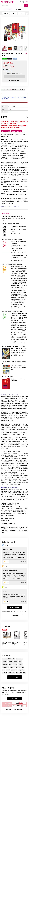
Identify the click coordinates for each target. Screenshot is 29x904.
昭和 (4, 670)
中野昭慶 (10, 661)
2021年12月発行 (11, 658)
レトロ (10, 664)
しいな (6, 545)
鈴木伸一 (5, 661)
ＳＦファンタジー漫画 (19, 667)
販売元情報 (8, 709)
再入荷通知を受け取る (14, 80)
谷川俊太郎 (14, 670)
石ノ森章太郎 (21, 670)
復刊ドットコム (11, 672)
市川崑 (15, 664)
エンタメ (10, 112)
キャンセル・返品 (18, 709)
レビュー (21, 13)
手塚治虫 (5, 672)
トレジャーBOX (19, 658)
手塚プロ (16, 661)
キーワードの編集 (14, 677)
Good (7, 561)
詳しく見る (14, 698)
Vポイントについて (8, 71)
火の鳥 (11, 667)
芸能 (24, 672)
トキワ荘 (8, 670)
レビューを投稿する (14, 615)
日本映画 (20, 664)
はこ (6, 587)
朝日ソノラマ (19, 672)
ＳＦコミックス (6, 667)
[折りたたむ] (27, 117)
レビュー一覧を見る (14, 607)
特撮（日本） (5, 664)
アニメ (4, 658)
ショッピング (8, 9)
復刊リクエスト (20, 9)
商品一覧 (6, 13)
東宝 (20, 661)
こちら (18, 530)
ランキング (13, 13)
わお (6, 566)
